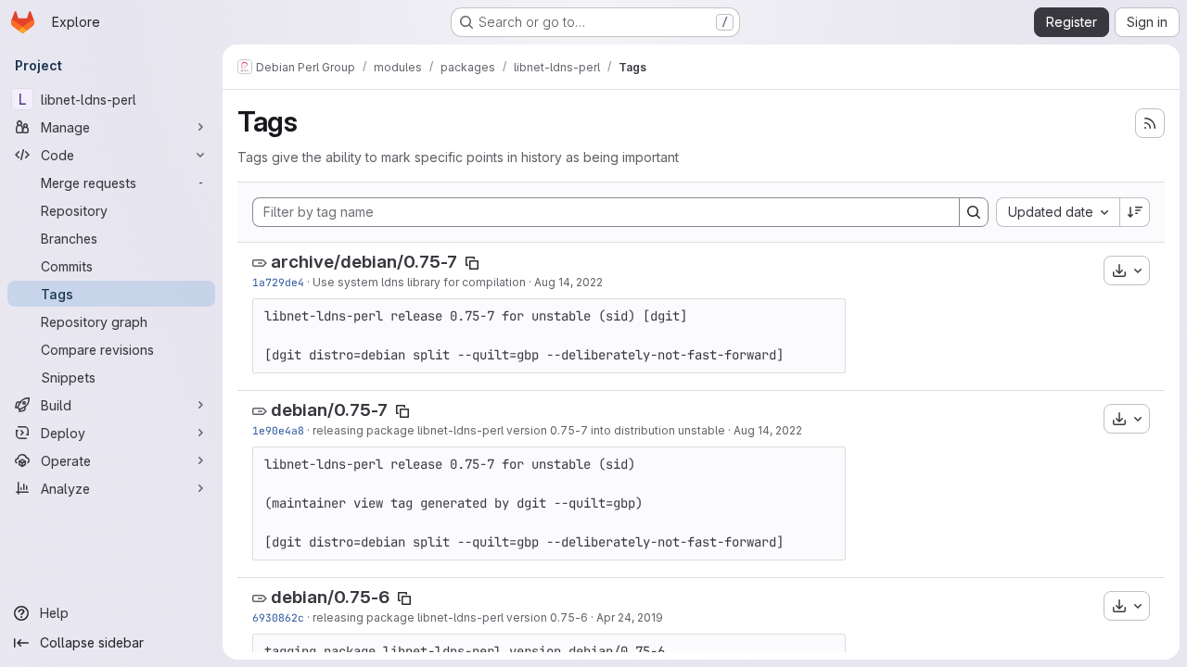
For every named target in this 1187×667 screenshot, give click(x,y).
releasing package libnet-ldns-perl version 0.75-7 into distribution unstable (519, 430)
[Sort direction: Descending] (1135, 212)
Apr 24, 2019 (629, 617)
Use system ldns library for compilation (419, 282)
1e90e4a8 (278, 430)
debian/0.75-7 (329, 410)
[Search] (974, 212)
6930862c (278, 617)
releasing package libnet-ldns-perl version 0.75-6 (450, 617)
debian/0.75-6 (330, 597)
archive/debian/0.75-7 (364, 261)
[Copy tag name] (472, 263)
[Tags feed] (1150, 123)
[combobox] (1057, 212)
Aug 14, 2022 (568, 282)
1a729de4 (278, 282)
